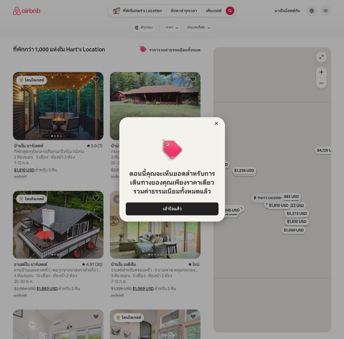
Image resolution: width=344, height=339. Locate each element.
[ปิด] (216, 123)
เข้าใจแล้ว (172, 209)
